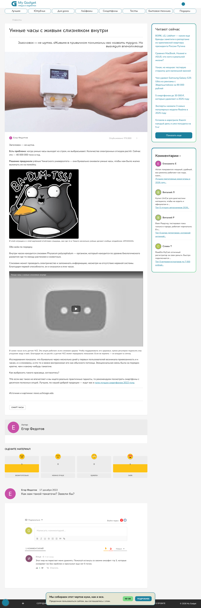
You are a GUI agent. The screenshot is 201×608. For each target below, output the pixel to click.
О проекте (160, 603)
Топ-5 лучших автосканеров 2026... (172, 207)
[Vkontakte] (17, 603)
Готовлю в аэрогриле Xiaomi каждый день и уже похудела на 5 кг (173, 124)
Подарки (185, 11)
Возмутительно (22, 475)
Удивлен (94, 475)
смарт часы (17, 407)
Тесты (134, 11)
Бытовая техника (159, 11)
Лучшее (16, 11)
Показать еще (173, 135)
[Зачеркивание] (49, 538)
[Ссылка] (64, 538)
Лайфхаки (86, 11)
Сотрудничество (45, 603)
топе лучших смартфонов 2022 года (114, 382)
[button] (6, 4)
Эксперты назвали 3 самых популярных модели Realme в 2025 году (171, 109)
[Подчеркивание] (45, 538)
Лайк (130, 475)
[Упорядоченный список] (53, 538)
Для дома (63, 11)
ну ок (128, 599)
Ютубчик (39, 11)
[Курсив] (41, 538)
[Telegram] (183, 4)
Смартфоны (110, 11)
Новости (17, 20)
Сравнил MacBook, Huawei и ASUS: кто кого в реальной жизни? (170, 57)
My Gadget (191, 603)
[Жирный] (37, 538)
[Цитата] (60, 538)
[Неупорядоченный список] (56, 538)
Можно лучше (58, 475)
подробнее (143, 599)
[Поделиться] (141, 138)
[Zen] (23, 603)
